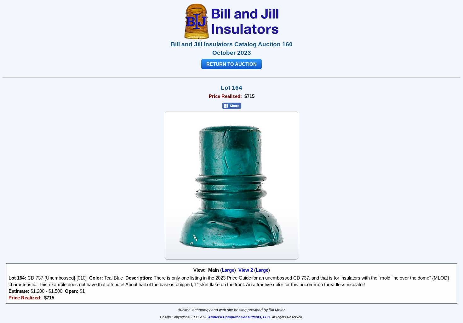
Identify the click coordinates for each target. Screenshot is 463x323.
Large (228, 270)
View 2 (245, 270)
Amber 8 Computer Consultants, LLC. (239, 317)
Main (213, 270)
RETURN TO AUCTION (231, 64)
